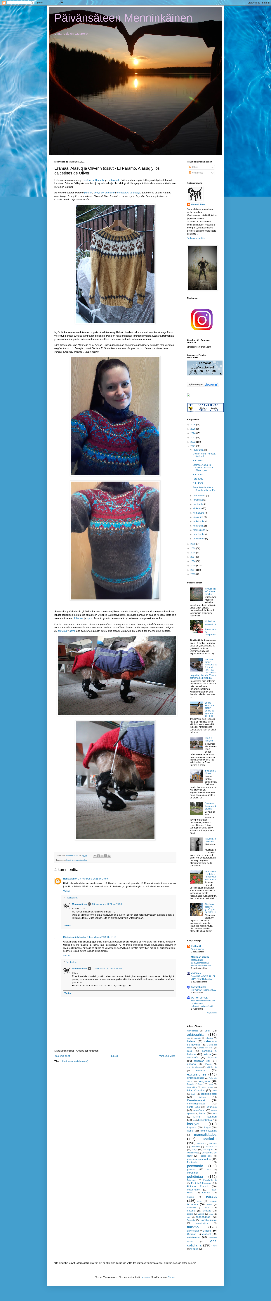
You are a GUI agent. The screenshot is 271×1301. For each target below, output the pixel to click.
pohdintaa (195, 1176)
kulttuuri (212, 1116)
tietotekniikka (202, 1223)
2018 (193, 552)
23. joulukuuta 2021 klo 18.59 (93, 878)
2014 (193, 570)
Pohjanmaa (192, 1180)
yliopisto (194, 1249)
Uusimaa (191, 1234)
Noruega (207, 1149)
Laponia (192, 1127)
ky (194, 1120)
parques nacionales (199, 1158)
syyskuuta (198, 504)
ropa (199, 1200)
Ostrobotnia (192, 1153)
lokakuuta (198, 500)
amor (207, 1030)
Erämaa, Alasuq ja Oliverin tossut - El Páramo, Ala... (203, 468)
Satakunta (191, 1208)
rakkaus (206, 1192)
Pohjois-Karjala (210, 1180)
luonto (190, 1130)
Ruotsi (209, 1204)
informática (192, 1087)
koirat (202, 1113)
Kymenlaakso (205, 1120)
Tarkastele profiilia (196, 238)
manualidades (80, 860)
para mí (88, 192)
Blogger (171, 1277)
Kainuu (202, 1097)
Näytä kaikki (212, 1013)
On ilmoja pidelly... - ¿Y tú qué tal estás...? (210, 908)
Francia (190, 1084)
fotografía (204, 1081)
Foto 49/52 (198, 479)
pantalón (62, 630)
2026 (193, 424)
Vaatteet (206, 1233)
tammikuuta (199, 538)
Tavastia (191, 1220)
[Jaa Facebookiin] (105, 856)
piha (209, 1170)
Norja (194, 1149)
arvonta (197, 1038)
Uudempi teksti (62, 1056)
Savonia (191, 1210)
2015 (193, 565)
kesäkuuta (198, 517)
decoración (192, 1057)
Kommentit (197, 173)
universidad (193, 1231)
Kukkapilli (196, 946)
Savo (206, 1207)
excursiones (196, 1074)
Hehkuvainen (70, 878)
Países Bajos (206, 1156)
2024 (193, 433)
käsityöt (69, 860)
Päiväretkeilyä (198, 987)
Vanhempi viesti (167, 1056)
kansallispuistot (196, 1103)
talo (188, 1217)
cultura (207, 1054)
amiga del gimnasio (104, 192)
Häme (210, 1084)
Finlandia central (195, 1078)
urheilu (207, 1230)
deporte (212, 1057)
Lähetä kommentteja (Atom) (74, 1061)
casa (189, 1051)
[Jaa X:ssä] (102, 856)
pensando (195, 1166)
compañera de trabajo (128, 192)
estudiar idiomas (194, 1067)
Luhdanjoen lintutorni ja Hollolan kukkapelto (210, 875)
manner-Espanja (208, 1130)
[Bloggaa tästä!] (98, 856)
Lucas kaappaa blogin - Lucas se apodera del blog (209, 709)
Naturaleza (211, 1146)
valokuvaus (193, 1237)
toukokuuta (199, 521)
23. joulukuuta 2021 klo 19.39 (107, 904)
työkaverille (114, 180)
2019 (193, 548)
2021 (193, 446)
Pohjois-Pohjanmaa (201, 1183)
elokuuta (197, 508)
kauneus (212, 1106)
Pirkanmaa (192, 1172)
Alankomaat (192, 1031)
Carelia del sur (204, 1048)
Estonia (208, 1064)
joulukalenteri (209, 1093)
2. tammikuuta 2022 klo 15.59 (107, 968)
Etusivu (115, 1056)
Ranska (190, 1197)
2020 (193, 544)
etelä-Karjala (211, 1067)
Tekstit (194, 167)
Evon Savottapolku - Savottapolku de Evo (204, 488)
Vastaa (66, 891)
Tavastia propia (208, 1220)
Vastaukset (72, 897)
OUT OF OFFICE (199, 997)
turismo (193, 1227)
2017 (193, 557)
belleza (191, 1041)
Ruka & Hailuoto (209, 739)
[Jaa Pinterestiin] (109, 856)
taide (211, 1214)
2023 (193, 437)
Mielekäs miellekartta (74, 937)
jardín (193, 1094)
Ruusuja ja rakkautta (210, 840)
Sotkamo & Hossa (210, 772)
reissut (211, 1196)
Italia (215, 1091)
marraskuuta (199, 495)
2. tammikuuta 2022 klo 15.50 (101, 937)
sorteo (190, 1214)
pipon (89, 618)
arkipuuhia (195, 1034)
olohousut (78, 618)
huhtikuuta (198, 525)
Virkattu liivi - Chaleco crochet (210, 591)
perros (191, 1169)
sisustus (207, 1210)
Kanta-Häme (193, 1107)
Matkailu (210, 1139)
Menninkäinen (79, 904)
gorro (72, 630)
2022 (193, 442)
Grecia (201, 1084)
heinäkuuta (199, 513)
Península (192, 1162)
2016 (193, 561)
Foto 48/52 (198, 483)
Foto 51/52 (198, 460)
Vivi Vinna (196, 973)
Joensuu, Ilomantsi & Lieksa (210, 806)
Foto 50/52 (198, 474)
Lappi (207, 1127)
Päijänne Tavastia (198, 1186)
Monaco (200, 1143)
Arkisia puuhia (197, 949)
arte (188, 1038)
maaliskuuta (199, 530)
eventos (200, 1070)
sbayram (146, 1277)
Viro (215, 1246)
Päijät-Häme (193, 1189)
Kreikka (196, 1117)
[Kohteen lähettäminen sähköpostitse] (95, 856)
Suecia (201, 1214)
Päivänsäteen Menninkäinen (123, 18)
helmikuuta (199, 534)
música (213, 1143)
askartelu (209, 1038)
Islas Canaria (207, 1087)
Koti (215, 1113)
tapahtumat (203, 1216)
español (191, 1063)
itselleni (87, 180)
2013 (193, 574)
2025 (193, 429)
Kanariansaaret (196, 1100)
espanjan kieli (202, 1060)
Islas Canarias (196, 1090)
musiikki (196, 1146)
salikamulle (99, 180)
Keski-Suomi (199, 1110)
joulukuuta (198, 450)
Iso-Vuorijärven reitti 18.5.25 (203, 990)
